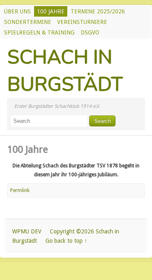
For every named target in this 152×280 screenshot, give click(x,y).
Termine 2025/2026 (98, 11)
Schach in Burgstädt (65, 71)
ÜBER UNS (17, 11)
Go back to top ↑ (66, 240)
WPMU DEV (26, 231)
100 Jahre (50, 11)
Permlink (20, 190)
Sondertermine (27, 22)
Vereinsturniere (82, 22)
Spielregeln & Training (39, 32)
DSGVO (90, 32)
